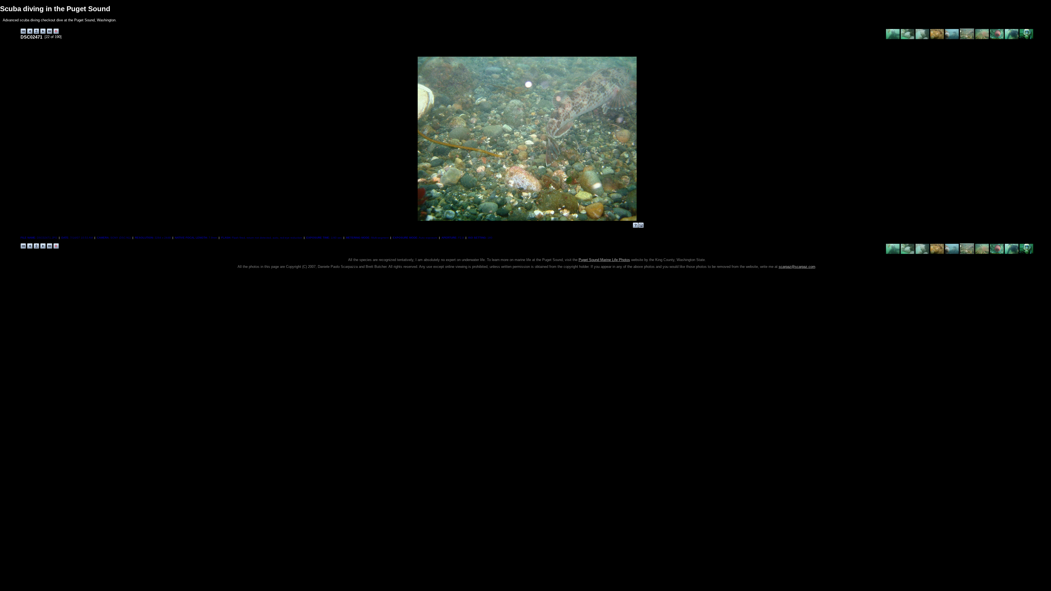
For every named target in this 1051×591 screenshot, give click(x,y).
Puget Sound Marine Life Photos (604, 260)
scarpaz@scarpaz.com (797, 267)
